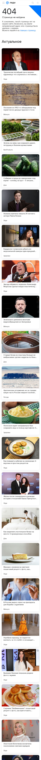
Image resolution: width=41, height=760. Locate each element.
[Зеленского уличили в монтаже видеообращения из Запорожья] (20, 312)
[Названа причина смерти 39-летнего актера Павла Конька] (20, 206)
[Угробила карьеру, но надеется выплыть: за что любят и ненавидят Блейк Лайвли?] (20, 630)
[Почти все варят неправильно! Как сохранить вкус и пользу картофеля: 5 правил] (20, 418)
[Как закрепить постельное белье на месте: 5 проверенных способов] (20, 524)
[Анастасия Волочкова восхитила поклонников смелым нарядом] (20, 736)
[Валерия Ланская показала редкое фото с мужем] (20, 665)
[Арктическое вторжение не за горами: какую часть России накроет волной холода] (20, 382)
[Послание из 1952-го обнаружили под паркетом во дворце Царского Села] (20, 100)
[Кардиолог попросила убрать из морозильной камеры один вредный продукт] (20, 241)
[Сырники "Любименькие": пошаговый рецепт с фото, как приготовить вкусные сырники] (20, 700)
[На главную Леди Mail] (12, 2)
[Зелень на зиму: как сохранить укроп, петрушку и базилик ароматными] (20, 135)
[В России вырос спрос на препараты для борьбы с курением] (20, 594)
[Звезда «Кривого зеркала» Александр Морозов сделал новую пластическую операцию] (20, 276)
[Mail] (7, 2)
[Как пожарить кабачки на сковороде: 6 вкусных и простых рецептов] (20, 453)
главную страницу (28, 30)
